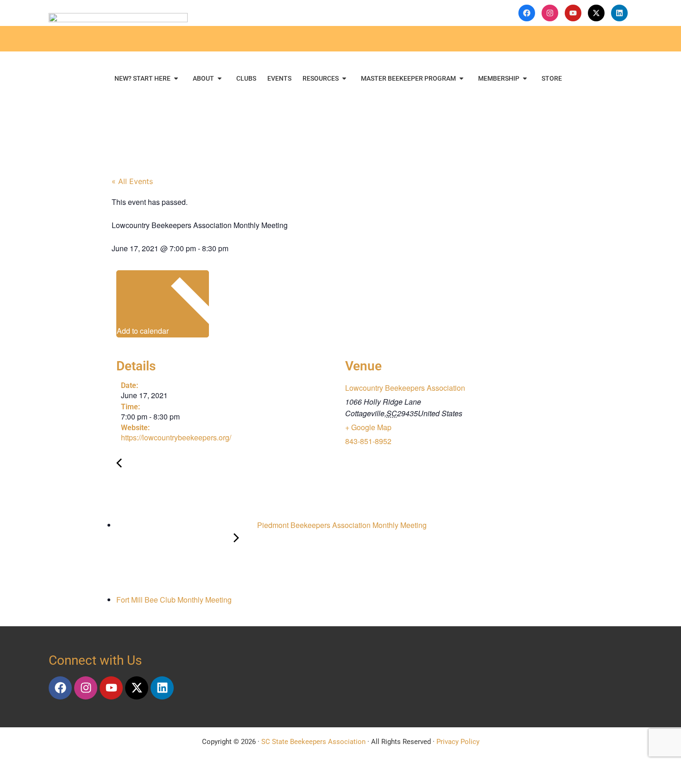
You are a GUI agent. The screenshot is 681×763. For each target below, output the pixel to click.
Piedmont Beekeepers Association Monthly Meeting (341, 525)
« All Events (132, 181)
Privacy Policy (457, 742)
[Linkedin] (162, 687)
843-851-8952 (368, 441)
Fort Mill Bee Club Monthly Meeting (174, 599)
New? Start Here (142, 78)
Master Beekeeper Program (408, 78)
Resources (321, 78)
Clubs (246, 78)
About (203, 78)
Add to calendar (143, 330)
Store (552, 78)
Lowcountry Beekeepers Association (405, 387)
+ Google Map (368, 427)
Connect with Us (95, 660)
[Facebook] (60, 687)
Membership (498, 78)
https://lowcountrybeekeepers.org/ (176, 437)
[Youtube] (111, 687)
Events (279, 78)
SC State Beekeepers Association (313, 742)
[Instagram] (85, 687)
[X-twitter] (136, 687)
